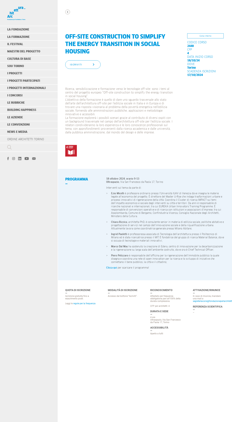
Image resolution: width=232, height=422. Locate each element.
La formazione (18, 37)
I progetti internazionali (26, 88)
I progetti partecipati (23, 80)
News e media (17, 131)
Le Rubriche (16, 102)
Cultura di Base (19, 58)
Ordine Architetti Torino (25, 139)
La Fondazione (18, 29)
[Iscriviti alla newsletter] (34, 158)
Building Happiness (21, 110)
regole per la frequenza (84, 303)
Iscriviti (76, 64)
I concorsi (14, 95)
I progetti (14, 73)
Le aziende (15, 117)
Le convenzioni (18, 124)
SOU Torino (15, 66)
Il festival (15, 44)
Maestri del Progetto (23, 51)
